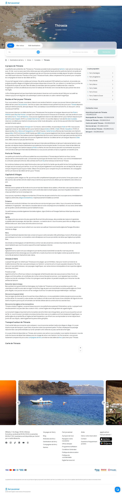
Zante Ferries (50, 131)
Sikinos (20, 131)
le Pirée (34, 147)
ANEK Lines (40, 133)
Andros (47, 129)
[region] (44, 361)
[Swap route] (38, 52)
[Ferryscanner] (12, 3)
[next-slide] (104, 403)
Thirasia (73, 104)
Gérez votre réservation (89, 436)
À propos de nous (68, 436)
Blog (44, 436)
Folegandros (29, 131)
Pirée (74, 112)
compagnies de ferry (35, 337)
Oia (43, 161)
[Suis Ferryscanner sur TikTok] (15, 443)
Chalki (57, 129)
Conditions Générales (69, 449)
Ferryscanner (22, 104)
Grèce (29, 60)
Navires (45, 447)
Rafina (9, 119)
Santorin (62, 69)
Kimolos (22, 133)
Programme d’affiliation (69, 447)
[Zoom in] (80, 347)
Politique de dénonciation (70, 452)
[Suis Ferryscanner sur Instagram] (11, 443)
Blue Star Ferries (20, 115)
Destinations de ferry (17, 60)
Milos (11, 133)
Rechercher (106, 52)
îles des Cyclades (71, 119)
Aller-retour (20, 46)
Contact (83, 439)
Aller (10, 46)
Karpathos (68, 129)
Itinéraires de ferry (49, 439)
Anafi (63, 127)
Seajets (17, 119)
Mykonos (25, 117)
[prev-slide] (18, 403)
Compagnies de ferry (50, 444)
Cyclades (37, 60)
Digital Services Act (68, 460)
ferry (60, 337)
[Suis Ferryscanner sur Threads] (28, 443)
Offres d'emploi (67, 444)
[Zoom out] (80, 350)
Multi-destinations (34, 46)
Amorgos (28, 127)
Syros (14, 117)
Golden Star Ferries (33, 119)
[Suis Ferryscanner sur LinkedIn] (19, 443)
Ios (17, 131)
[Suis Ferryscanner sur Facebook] (6, 443)
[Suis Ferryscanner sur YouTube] (23, 443)
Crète (78, 137)
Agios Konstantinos (26, 198)
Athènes (8, 115)
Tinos (18, 117)
